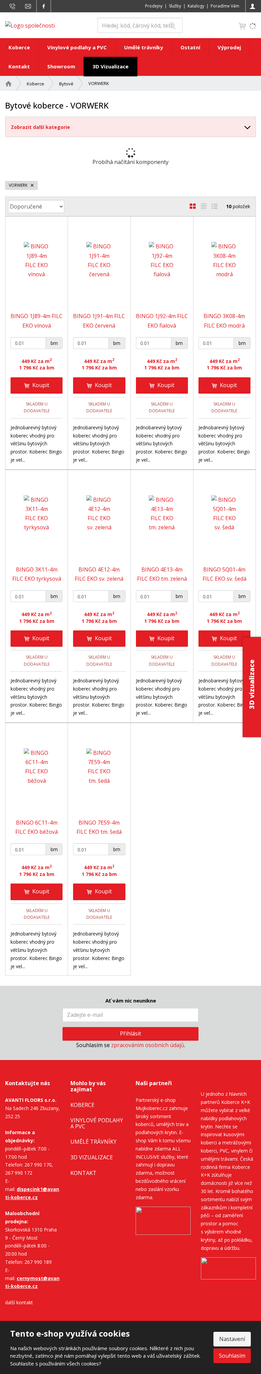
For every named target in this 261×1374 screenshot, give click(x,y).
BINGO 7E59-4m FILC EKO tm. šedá (99, 827)
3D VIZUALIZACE (91, 1157)
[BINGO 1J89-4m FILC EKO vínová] (37, 260)
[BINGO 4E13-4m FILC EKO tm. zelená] (162, 513)
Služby (175, 6)
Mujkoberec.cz (152, 1108)
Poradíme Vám (225, 6)
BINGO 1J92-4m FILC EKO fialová (162, 320)
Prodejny (153, 6)
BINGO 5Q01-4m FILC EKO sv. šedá (224, 574)
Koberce (19, 47)
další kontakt (19, 1302)
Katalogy (196, 6)
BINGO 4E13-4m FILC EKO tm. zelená (162, 574)
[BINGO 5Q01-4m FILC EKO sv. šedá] (224, 513)
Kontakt (19, 66)
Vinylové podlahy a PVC (77, 47)
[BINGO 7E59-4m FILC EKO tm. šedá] (99, 766)
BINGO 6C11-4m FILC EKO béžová (36, 827)
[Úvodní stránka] (30, 25)
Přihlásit (130, 1033)
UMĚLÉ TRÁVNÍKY (93, 1141)
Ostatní (190, 47)
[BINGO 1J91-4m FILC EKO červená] (99, 260)
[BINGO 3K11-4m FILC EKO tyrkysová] (37, 513)
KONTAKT (83, 1173)
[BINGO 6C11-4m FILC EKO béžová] (37, 766)
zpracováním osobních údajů (147, 1045)
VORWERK (19, 185)
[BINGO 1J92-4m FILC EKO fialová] (162, 260)
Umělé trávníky (143, 47)
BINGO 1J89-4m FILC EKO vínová (37, 320)
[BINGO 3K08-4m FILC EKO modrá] (224, 260)
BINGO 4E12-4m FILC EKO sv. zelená (99, 574)
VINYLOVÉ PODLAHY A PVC (96, 1123)
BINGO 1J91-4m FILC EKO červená (99, 320)
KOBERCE (82, 1105)
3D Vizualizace (110, 66)
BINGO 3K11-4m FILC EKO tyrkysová (36, 574)
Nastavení (232, 1339)
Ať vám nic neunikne (130, 1000)
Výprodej (229, 47)
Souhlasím (232, 1355)
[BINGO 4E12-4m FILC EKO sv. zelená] (99, 513)
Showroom (61, 66)
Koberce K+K (235, 1102)
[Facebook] (44, 6)
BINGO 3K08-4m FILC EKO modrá (224, 320)
